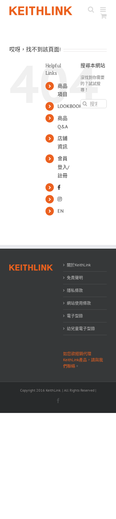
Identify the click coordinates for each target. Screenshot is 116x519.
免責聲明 (75, 277)
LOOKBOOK (70, 106)
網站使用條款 (79, 303)
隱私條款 (75, 290)
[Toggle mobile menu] (103, 9)
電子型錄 (75, 315)
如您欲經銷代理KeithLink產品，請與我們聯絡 (83, 360)
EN (61, 211)
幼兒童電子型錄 (81, 328)
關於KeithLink (79, 265)
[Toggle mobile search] (91, 9)
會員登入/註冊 (63, 166)
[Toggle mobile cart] (104, 16)
